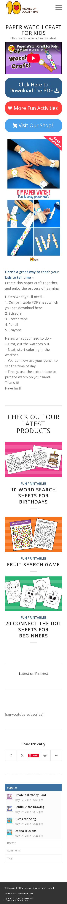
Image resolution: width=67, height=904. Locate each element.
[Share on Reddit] (44, 755)
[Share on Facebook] (11, 755)
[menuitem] (57, 7)
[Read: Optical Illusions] (9, 832)
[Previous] (10, 521)
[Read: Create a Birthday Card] (9, 796)
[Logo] (28, 7)
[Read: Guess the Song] (9, 820)
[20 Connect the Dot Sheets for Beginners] (33, 593)
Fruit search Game (33, 564)
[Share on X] (22, 755)
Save (35, 755)
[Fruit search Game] (33, 534)
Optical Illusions (25, 831)
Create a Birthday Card (30, 795)
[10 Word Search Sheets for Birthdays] (33, 459)
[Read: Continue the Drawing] (9, 808)
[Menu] (57, 7)
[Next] (56, 521)
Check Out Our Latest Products (34, 424)
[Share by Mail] (56, 755)
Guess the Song (25, 819)
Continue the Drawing (29, 807)
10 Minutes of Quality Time (32, 887)
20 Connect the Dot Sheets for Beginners (33, 629)
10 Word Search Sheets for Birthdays (33, 495)
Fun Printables (33, 484)
